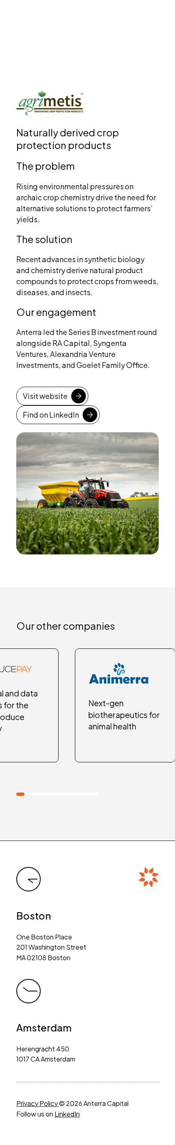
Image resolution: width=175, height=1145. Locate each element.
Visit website (45, 396)
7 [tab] (69, 794)
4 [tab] (45, 794)
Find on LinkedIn (51, 414)
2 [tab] (28, 794)
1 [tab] (20, 794)
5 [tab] (53, 794)
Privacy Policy (37, 1103)
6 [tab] (61, 794)
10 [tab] (94, 794)
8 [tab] (77, 794)
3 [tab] (37, 794)
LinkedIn (67, 1114)
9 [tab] (85, 794)
